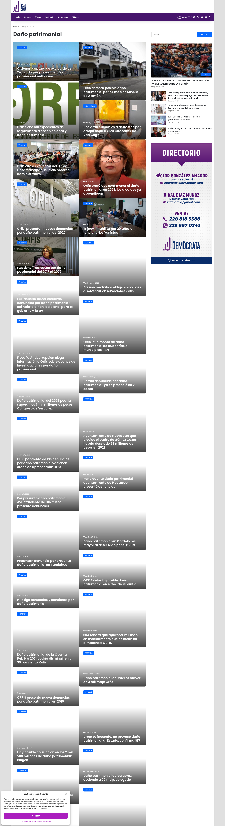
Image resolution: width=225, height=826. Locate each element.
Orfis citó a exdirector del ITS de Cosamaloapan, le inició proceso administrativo (43, 170)
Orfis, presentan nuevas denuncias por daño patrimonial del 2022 (45, 230)
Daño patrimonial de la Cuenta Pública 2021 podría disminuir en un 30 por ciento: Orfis (45, 658)
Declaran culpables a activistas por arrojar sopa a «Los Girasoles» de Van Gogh (112, 131)
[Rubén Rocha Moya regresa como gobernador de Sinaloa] (158, 120)
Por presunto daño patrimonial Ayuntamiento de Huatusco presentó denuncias (42, 502)
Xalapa (38, 17)
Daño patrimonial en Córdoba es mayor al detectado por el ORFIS (109, 543)
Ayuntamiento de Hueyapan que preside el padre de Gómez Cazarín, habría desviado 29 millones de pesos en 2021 (111, 442)
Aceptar (36, 816)
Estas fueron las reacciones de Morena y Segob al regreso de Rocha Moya (187, 106)
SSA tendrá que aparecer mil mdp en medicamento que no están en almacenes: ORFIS (110, 639)
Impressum (47, 821)
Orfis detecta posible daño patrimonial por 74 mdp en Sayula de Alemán (110, 92)
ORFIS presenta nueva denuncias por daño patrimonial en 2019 (43, 699)
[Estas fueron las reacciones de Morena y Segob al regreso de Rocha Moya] (158, 109)
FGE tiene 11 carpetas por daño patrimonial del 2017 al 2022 (41, 270)
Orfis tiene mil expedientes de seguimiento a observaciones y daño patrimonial (42, 131)
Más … (75, 17)
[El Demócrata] (19, 6)
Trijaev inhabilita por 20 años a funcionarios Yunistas (108, 230)
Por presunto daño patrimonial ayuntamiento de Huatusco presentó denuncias (108, 483)
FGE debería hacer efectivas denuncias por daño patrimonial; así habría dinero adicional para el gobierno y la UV (45, 305)
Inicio (17, 17)
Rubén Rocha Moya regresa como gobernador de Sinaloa (184, 118)
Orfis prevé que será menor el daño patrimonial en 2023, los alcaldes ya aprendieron (112, 190)
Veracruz (28, 17)
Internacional (62, 17)
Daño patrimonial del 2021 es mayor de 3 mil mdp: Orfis (111, 680)
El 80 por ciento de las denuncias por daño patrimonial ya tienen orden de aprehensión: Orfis (43, 463)
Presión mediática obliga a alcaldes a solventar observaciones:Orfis (112, 289)
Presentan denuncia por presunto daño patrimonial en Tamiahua (44, 563)
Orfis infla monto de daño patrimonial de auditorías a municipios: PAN (105, 346)
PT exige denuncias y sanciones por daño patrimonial (45, 602)
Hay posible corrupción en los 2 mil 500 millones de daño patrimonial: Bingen (45, 756)
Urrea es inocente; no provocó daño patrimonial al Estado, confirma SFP (112, 738)
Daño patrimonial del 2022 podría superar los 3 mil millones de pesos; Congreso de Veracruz (45, 404)
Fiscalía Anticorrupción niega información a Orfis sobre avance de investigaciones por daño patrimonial (46, 363)
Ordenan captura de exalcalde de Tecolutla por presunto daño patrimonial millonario (44, 72)
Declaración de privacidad (32, 821)
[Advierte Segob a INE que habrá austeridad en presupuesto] (158, 132)
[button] (66, 794)
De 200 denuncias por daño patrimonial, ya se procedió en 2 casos (109, 385)
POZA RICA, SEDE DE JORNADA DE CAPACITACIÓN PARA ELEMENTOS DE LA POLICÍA (180, 82)
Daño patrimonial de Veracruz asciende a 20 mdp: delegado (107, 778)
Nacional (49, 17)
